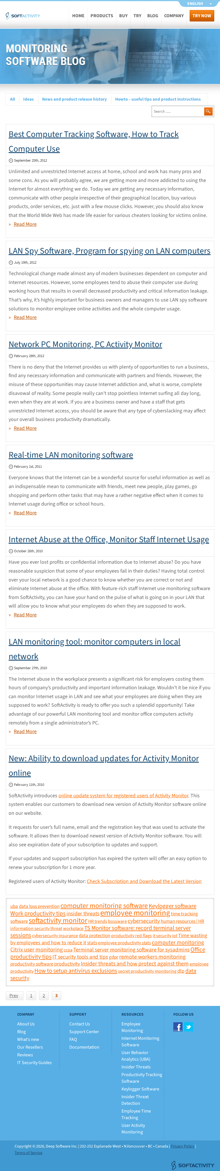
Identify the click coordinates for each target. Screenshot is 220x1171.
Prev (13, 995)
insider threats (82, 914)
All (12, 99)
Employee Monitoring (132, 1027)
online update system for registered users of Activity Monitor (123, 795)
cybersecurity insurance (55, 936)
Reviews (25, 1055)
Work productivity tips (38, 913)
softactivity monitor (58, 920)
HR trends (97, 921)
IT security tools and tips (80, 957)
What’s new (28, 1039)
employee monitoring (135, 913)
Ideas (28, 99)
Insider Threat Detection (135, 1100)
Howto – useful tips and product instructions (158, 99)
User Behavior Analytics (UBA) (135, 1055)
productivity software (31, 964)
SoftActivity (23, 20)
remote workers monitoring (152, 957)
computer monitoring (178, 942)
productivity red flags (131, 936)
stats (92, 942)
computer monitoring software (104, 906)
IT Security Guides (34, 1063)
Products (102, 16)
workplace (73, 928)
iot (174, 936)
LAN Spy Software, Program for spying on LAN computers (110, 251)
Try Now (201, 16)
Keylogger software (172, 906)
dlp (180, 971)
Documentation (84, 1047)
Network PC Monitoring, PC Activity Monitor (85, 344)
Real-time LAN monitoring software (71, 455)
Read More (25, 224)
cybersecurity (144, 921)
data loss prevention (39, 906)
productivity (67, 964)
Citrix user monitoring (36, 950)
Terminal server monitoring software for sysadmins (131, 950)
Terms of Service (28, 1153)
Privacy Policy (182, 1146)
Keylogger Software (140, 1089)
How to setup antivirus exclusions (75, 970)
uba (14, 906)
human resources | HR (182, 921)
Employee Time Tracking (136, 1114)
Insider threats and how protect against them (135, 964)
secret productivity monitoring (147, 971)
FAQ (73, 1039)
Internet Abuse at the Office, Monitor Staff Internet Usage (109, 539)
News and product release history (74, 99)
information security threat (36, 928)
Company (174, 16)
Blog (152, 16)
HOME (78, 16)
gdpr (113, 957)
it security (162, 936)
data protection (94, 935)
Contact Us (79, 1024)
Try (137, 16)
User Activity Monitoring (133, 1128)
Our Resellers (30, 1047)
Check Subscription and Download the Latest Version (144, 881)
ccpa (68, 950)
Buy (123, 16)
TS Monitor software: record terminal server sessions (100, 931)
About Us (26, 1024)
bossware (117, 921)
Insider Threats (136, 1067)
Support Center (84, 1032)
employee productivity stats (124, 943)
